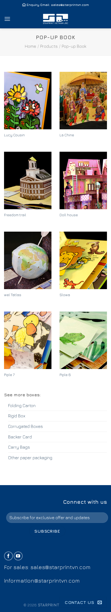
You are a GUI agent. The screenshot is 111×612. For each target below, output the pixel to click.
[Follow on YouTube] (18, 556)
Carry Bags (19, 447)
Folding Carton (22, 405)
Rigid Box (16, 415)
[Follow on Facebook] (8, 556)
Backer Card (20, 436)
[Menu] (7, 18)
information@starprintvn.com (42, 580)
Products (49, 46)
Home (30, 46)
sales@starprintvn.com (70, 5)
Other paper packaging (30, 457)
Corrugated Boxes (25, 426)
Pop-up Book (74, 46)
